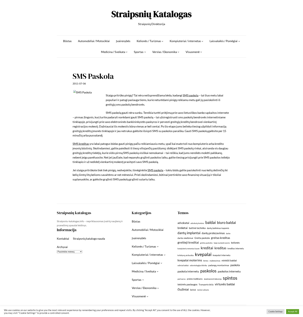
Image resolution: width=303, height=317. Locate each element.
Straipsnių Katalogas (151, 14)
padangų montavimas (218, 265)
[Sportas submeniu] (145, 52)
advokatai (183, 223)
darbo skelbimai (185, 238)
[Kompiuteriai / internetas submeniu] (202, 41)
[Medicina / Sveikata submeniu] (127, 52)
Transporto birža (206, 284)
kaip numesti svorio (222, 243)
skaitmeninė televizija (213, 279)
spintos (230, 278)
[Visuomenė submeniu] (201, 52)
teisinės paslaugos (187, 284)
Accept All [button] (292, 311)
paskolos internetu (229, 271)
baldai (210, 222)
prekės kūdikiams (195, 279)
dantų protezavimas (213, 233)
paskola (235, 265)
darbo (228, 233)
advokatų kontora (197, 223)
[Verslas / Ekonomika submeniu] (178, 52)
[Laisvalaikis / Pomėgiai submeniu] (239, 41)
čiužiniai (183, 289)
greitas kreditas (220, 237)
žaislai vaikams (203, 290)
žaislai (193, 289)
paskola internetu (188, 271)
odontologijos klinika (198, 265)
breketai (183, 228)
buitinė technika (197, 228)
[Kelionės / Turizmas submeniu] (162, 41)
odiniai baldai (183, 265)
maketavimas (215, 261)
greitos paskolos (206, 243)
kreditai (207, 248)
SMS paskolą (155, 170)
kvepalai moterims (190, 260)
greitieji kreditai (188, 242)
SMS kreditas (81, 143)
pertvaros (182, 279)
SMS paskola (190, 95)
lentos (205, 261)
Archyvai (62, 247)
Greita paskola (202, 237)
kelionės (235, 242)
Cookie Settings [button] (275, 311)
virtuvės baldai (225, 284)
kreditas (220, 248)
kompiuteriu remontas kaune (188, 249)
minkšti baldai (229, 260)
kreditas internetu (236, 248)
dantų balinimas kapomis (218, 228)
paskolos (208, 270)
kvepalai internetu (221, 255)
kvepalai (203, 254)
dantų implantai (189, 233)
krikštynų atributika (186, 255)
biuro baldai (226, 222)
